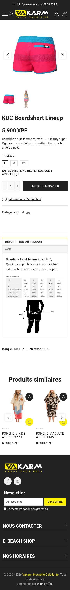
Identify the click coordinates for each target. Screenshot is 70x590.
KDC (17, 349)
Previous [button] (7, 55)
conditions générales (35, 509)
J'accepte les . (27, 509)
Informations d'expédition (25, 199)
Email (28, 213)
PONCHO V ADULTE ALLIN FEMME (50, 435)
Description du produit (23, 242)
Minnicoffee (44, 583)
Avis (8, 249)
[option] (35, 55)
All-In (5, 428)
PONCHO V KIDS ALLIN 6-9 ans (13, 435)
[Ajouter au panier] (29, 422)
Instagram (17, 481)
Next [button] (62, 55)
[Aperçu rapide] (29, 397)
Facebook (23, 213)
